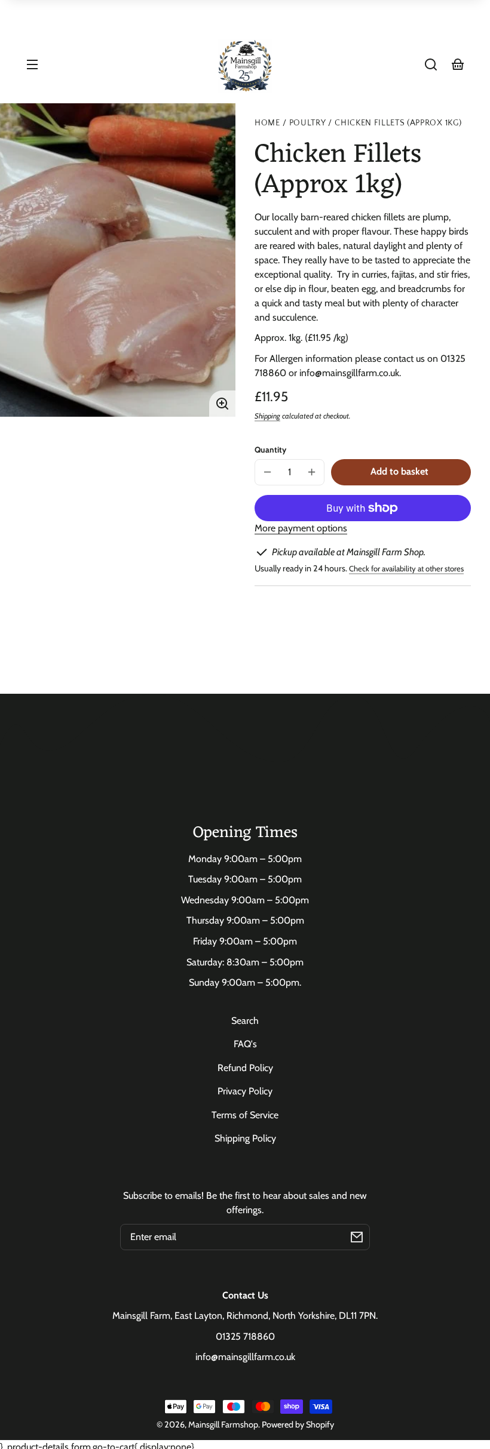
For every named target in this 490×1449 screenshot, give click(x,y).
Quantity (270, 449)
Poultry (307, 123)
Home (267, 123)
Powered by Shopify (298, 1424)
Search (245, 1020)
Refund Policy (245, 1067)
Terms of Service (245, 1115)
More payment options (301, 528)
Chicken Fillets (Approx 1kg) (398, 123)
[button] (431, 64)
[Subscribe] (357, 1237)
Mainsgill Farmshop (223, 1424)
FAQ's (245, 1044)
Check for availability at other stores (406, 568)
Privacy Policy (245, 1091)
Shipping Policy (245, 1138)
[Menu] (32, 64)
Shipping (267, 415)
